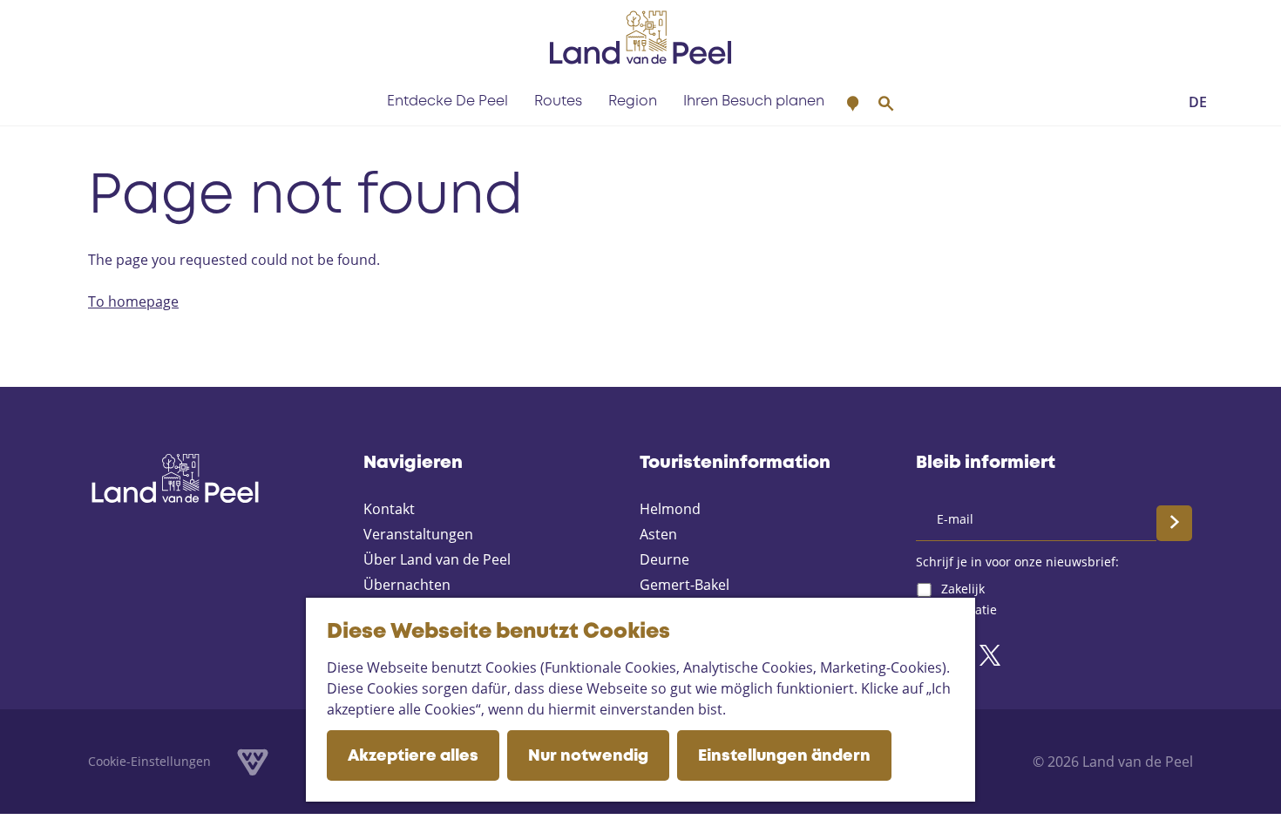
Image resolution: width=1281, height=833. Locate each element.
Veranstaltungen (418, 534)
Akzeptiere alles (413, 756)
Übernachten (407, 584)
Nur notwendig (588, 756)
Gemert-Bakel (684, 584)
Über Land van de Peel (437, 559)
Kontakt (389, 508)
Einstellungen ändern (784, 756)
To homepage (133, 301)
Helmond (670, 508)
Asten (658, 534)
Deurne (664, 559)
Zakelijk (963, 588)
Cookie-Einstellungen (149, 761)
